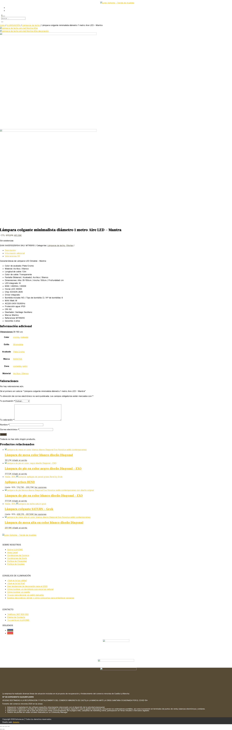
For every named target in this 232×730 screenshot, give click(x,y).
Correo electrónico (9, 429)
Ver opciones (40, 487)
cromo (16, 337)
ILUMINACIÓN (13, 25)
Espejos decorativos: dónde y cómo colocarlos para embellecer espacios (40, 598)
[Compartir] (6, 726)
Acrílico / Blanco (21, 373)
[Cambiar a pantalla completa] (3, 726)
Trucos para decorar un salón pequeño (25, 595)
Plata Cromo (19, 351)
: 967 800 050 (18, 614)
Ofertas (69, 245)
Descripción (10, 250)
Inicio (2, 25)
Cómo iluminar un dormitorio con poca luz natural (30, 589)
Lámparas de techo (31, 25)
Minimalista (18, 344)
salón (24, 366)
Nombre (4, 424)
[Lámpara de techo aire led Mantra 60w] (19, 28)
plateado (24, 337)
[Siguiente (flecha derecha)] (3, 729)
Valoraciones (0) (12, 256)
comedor (17, 366)
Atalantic (16, 722)
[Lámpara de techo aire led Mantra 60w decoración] (24, 31)
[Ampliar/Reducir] (1, 726)
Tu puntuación (7, 401)
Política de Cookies (16, 564)
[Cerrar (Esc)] (9, 726)
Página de (16, 617)
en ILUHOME (18, 620)
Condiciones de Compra (18, 555)
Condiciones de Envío (17, 558)
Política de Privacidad (17, 561)
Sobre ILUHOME (15, 549)
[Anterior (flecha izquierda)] (1, 729)
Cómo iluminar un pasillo (18, 592)
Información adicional (15, 253)
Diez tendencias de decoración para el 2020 (27, 586)
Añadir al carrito (19, 460)
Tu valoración (7, 420)
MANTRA (17, 359)
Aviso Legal (12, 552)
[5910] (48, 34)
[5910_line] (48, 131)
